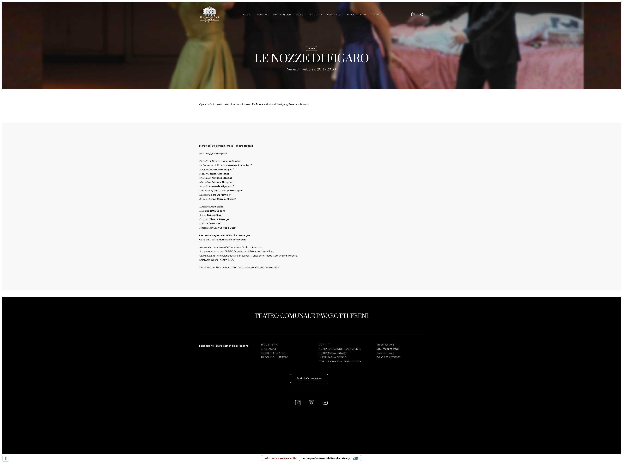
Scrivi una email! (386, 353)
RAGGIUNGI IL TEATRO (274, 357)
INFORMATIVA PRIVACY (333, 353)
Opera (311, 48)
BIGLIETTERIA (269, 344)
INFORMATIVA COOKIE (332, 357)
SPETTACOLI (268, 348)
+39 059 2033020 (391, 357)
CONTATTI (325, 344)
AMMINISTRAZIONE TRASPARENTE (340, 348)
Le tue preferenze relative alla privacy (326, 458)
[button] (309, 379)
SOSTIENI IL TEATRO (273, 353)
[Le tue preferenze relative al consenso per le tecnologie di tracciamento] (6, 458)
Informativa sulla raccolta (280, 458)
